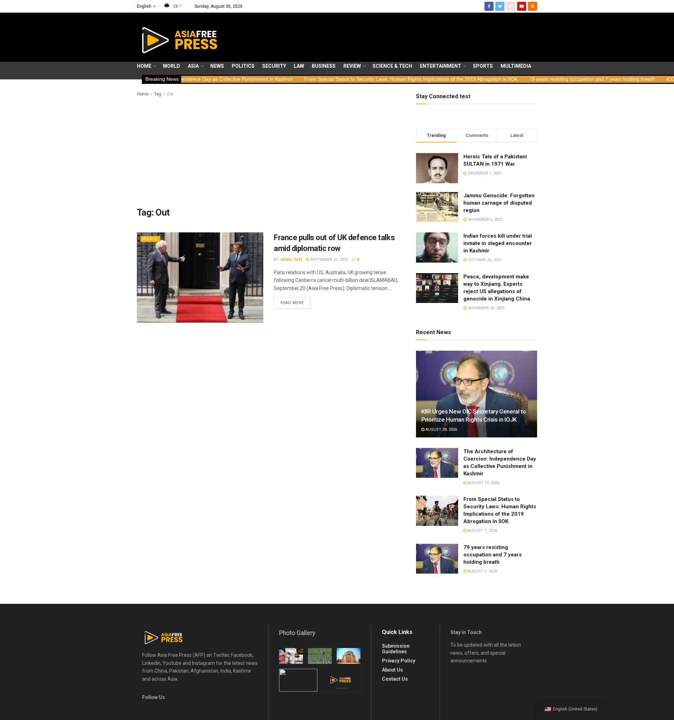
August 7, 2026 (482, 530)
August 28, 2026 (440, 429)
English (144, 6)
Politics (243, 66)
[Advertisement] (268, 150)
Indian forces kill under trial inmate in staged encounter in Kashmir (497, 243)
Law (299, 66)
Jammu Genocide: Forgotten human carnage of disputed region (499, 202)
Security (274, 66)
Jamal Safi (291, 259)
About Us (392, 670)
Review (352, 66)
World (171, 66)
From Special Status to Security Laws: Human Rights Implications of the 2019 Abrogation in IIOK (373, 79)
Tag (157, 94)
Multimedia (516, 66)
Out (170, 94)
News (217, 66)
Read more (292, 302)
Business (324, 66)
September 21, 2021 (328, 259)
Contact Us (395, 679)
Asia (193, 66)
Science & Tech (392, 66)
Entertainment (440, 66)
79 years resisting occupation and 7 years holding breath (554, 79)
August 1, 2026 (482, 571)
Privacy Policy (398, 660)
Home (144, 66)
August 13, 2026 (483, 483)
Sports (483, 66)
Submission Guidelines (396, 648)
